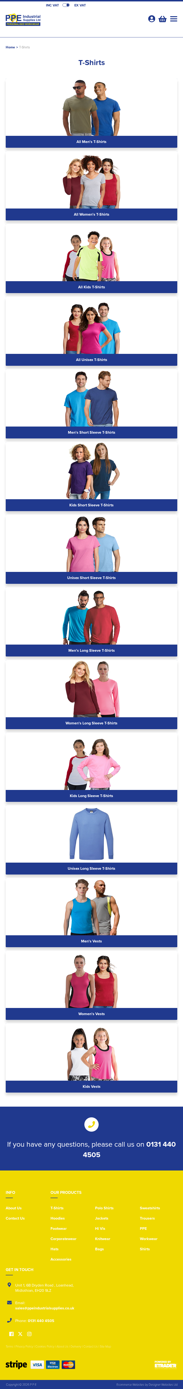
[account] (151, 18)
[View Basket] (162, 18)
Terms (9, 1346)
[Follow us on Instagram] (29, 1334)
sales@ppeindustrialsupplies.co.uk (44, 1308)
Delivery (76, 1346)
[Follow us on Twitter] (21, 1334)
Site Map (105, 1346)
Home (10, 47)
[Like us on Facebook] (11, 1334)
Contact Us (15, 1218)
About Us (14, 1208)
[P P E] (49, 20)
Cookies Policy (44, 1346)
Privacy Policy (24, 1346)
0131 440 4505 (41, 1320)
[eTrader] (166, 1364)
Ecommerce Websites (130, 1384)
